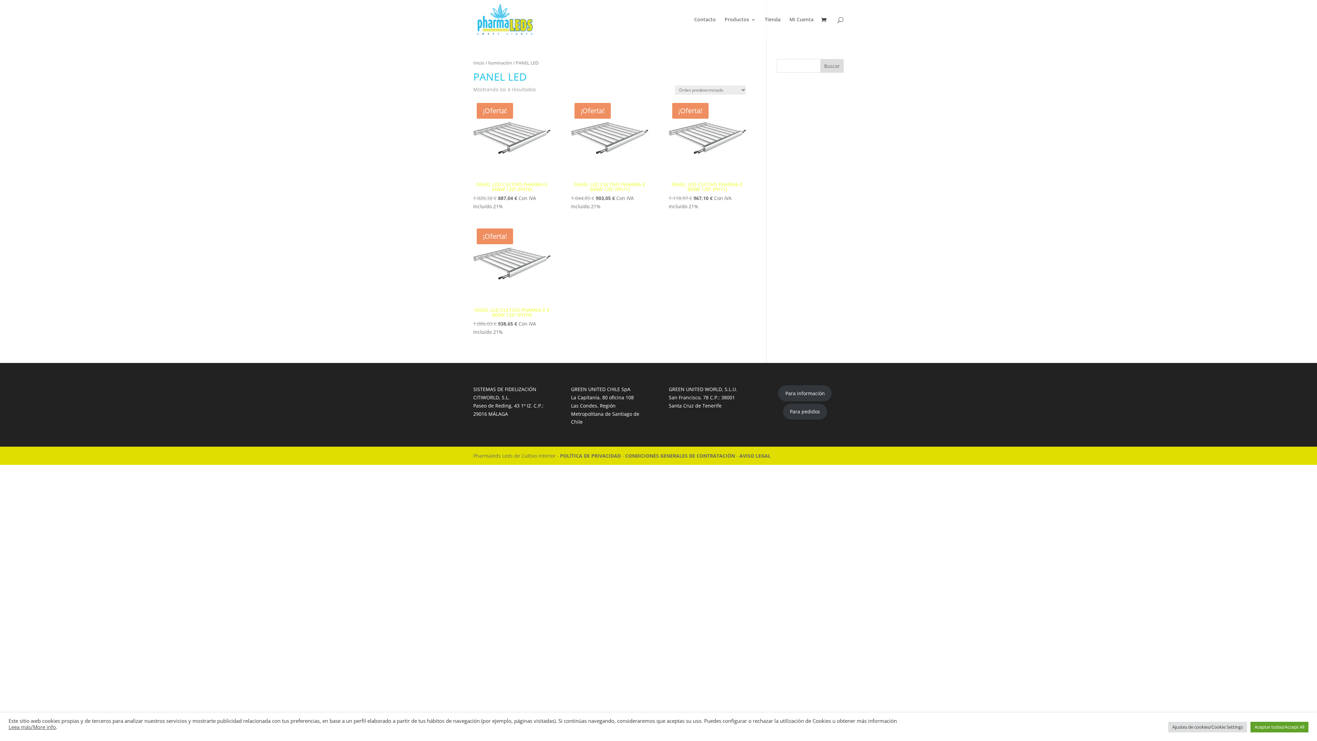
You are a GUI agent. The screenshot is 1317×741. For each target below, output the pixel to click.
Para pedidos (805, 411)
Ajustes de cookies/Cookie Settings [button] (1207, 727)
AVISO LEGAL (755, 455)
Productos (737, 20)
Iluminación (500, 63)
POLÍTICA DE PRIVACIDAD (591, 455)
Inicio (478, 63)
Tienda (773, 20)
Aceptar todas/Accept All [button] (1279, 727)
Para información (805, 393)
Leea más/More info (32, 727)
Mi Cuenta (802, 20)
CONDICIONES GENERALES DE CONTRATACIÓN (680, 455)
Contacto (705, 20)
